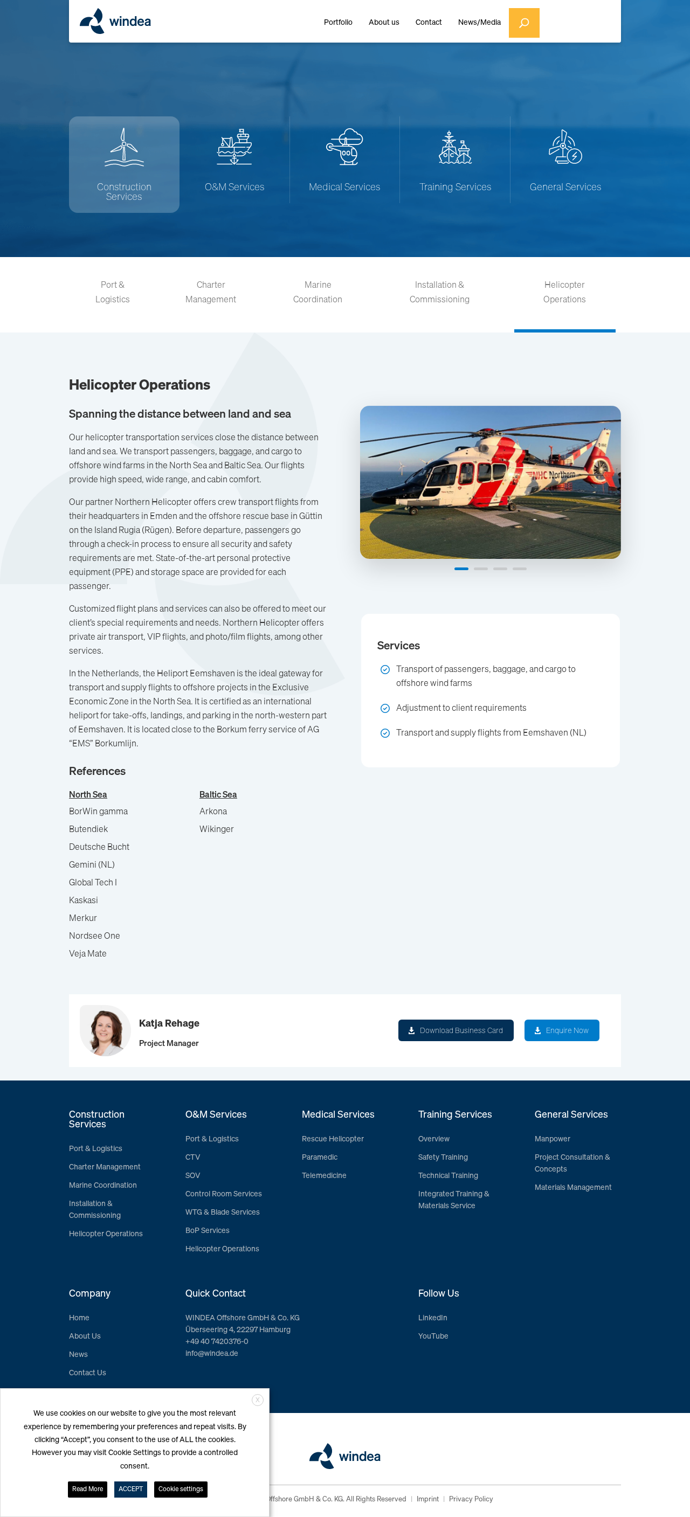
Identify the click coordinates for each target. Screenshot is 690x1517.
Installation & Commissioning (440, 292)
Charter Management (210, 292)
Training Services (455, 187)
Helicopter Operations (564, 292)
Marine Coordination (317, 292)
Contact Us (87, 1373)
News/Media (479, 22)
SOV (192, 1176)
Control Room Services (223, 1194)
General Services (565, 187)
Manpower (552, 1139)
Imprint (428, 1499)
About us (384, 22)
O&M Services (234, 187)
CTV (192, 1157)
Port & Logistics (112, 292)
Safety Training (443, 1157)
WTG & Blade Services (222, 1212)
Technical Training (448, 1176)
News (78, 1355)
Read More (87, 1489)
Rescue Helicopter (333, 1139)
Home (79, 1318)
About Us (85, 1336)
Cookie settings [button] (180, 1489)
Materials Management (573, 1188)
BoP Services (207, 1231)
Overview (434, 1139)
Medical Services (344, 187)
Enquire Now (567, 1031)
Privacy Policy (471, 1499)
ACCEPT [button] (131, 1489)
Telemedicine (324, 1176)
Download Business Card (461, 1031)
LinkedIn (432, 1318)
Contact (429, 22)
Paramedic (319, 1157)
